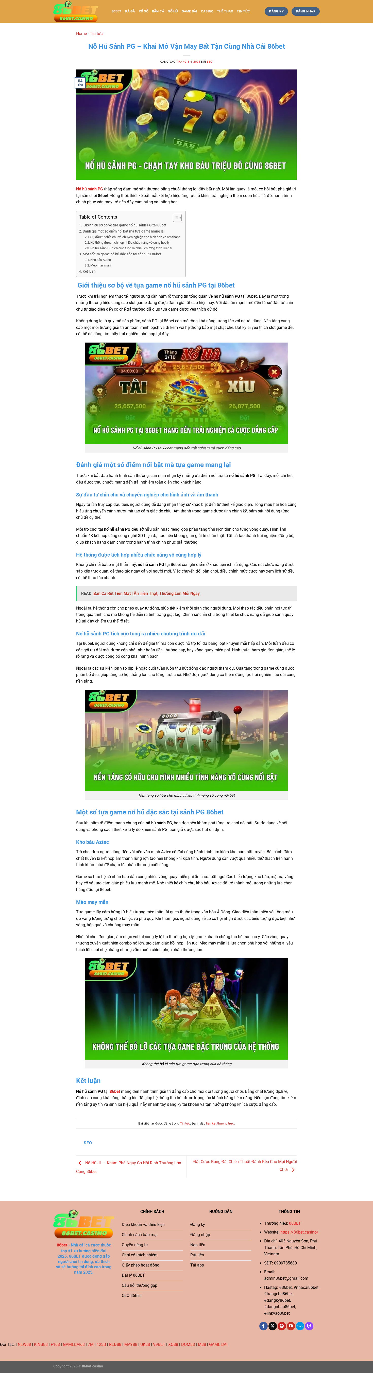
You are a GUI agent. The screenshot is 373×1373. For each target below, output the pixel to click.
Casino (207, 11)
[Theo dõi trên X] (272, 1326)
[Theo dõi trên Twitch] (309, 1326)
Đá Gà (130, 11)
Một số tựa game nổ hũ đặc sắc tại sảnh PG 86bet (122, 254)
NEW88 (24, 1344)
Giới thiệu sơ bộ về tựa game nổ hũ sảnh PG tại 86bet (124, 225)
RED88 (115, 1344)
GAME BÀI (218, 1344)
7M (91, 1344)
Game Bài (189, 11)
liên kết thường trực (220, 1123)
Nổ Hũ (173, 11)
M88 (202, 1344)
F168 (55, 1344)
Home (81, 33)
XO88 (173, 1344)
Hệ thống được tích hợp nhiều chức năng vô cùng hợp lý (129, 242)
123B (101, 1344)
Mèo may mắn (100, 265)
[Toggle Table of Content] (174, 217)
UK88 (145, 1344)
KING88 (41, 1344)
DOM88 (188, 1344)
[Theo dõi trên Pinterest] (282, 1326)
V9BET (159, 1344)
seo (210, 61)
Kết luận (89, 271)
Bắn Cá (158, 11)
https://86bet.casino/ (299, 1232)
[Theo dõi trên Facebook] (263, 1326)
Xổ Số (143, 11)
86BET (295, 1223)
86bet (116, 11)
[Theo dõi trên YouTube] (291, 1326)
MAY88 (130, 1344)
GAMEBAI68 (74, 1344)
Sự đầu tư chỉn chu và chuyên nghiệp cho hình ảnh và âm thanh (135, 237)
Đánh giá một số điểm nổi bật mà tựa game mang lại (123, 231)
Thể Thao (225, 11)
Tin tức (243, 11)
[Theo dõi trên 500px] (300, 1326)
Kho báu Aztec (100, 260)
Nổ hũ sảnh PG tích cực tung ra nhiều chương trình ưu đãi (131, 248)
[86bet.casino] (78, 11)
